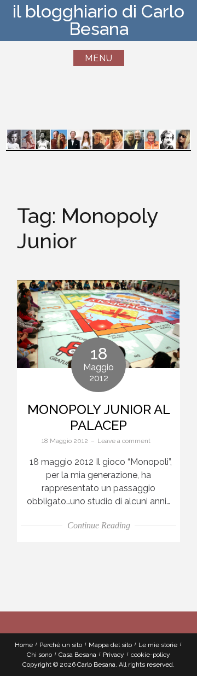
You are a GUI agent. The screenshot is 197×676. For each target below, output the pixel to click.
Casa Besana (77, 654)
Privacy (113, 654)
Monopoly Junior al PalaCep (98, 417)
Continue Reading (98, 525)
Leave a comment (123, 441)
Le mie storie (157, 645)
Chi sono (39, 654)
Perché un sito (60, 645)
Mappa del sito (110, 645)
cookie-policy (150, 654)
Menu (99, 58)
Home (24, 645)
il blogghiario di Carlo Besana (98, 20)
